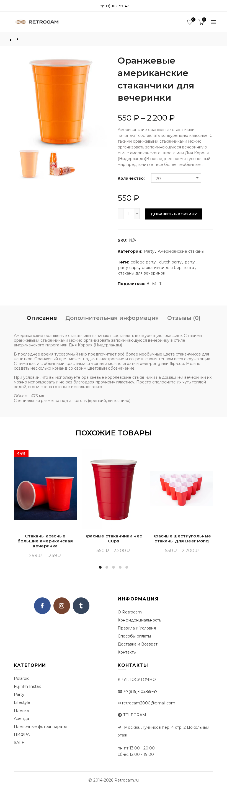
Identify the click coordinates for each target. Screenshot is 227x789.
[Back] (14, 39)
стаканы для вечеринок (141, 273)
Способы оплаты (134, 636)
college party (143, 262)
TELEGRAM (134, 714)
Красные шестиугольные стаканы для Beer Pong (182, 539)
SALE (19, 742)
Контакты (127, 652)
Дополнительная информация (112, 318)
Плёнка (21, 710)
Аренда (21, 718)
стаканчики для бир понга (168, 267)
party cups (128, 267)
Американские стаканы (181, 251)
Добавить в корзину (174, 214)
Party (149, 251)
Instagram (61, 605)
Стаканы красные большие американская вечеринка (45, 541)
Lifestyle (22, 702)
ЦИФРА (22, 734)
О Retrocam (130, 612)
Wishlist (193, 19)
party (190, 262)
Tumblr (81, 605)
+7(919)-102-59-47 (113, 6)
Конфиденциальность (139, 620)
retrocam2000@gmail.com (148, 703)
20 (158, 178)
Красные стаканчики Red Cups (113, 539)
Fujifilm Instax (27, 686)
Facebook (42, 605)
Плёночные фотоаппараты (40, 726)
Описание (42, 318)
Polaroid (22, 678)
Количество (131, 178)
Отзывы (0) (183, 318)
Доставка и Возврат (138, 644)
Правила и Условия (137, 628)
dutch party (170, 262)
